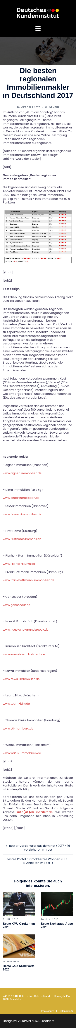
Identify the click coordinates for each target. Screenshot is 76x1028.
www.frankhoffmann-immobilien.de (28, 580)
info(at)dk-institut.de (35, 812)
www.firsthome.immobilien (22, 539)
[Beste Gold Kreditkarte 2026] (19, 946)
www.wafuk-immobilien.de (22, 753)
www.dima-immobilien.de (21, 498)
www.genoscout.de (16, 605)
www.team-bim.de (16, 704)
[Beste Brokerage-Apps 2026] (57, 904)
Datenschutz (66, 1011)
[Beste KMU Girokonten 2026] (19, 904)
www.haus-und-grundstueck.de (26, 629)
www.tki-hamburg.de (18, 728)
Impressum (47, 1011)
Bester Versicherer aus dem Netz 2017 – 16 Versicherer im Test (39, 848)
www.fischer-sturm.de (19, 564)
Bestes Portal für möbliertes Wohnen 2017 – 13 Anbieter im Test (38, 861)
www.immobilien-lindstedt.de (24, 654)
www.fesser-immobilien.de (22, 514)
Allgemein (51, 107)
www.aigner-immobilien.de (22, 473)
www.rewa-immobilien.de (21, 679)
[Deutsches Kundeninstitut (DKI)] (38, 12)
